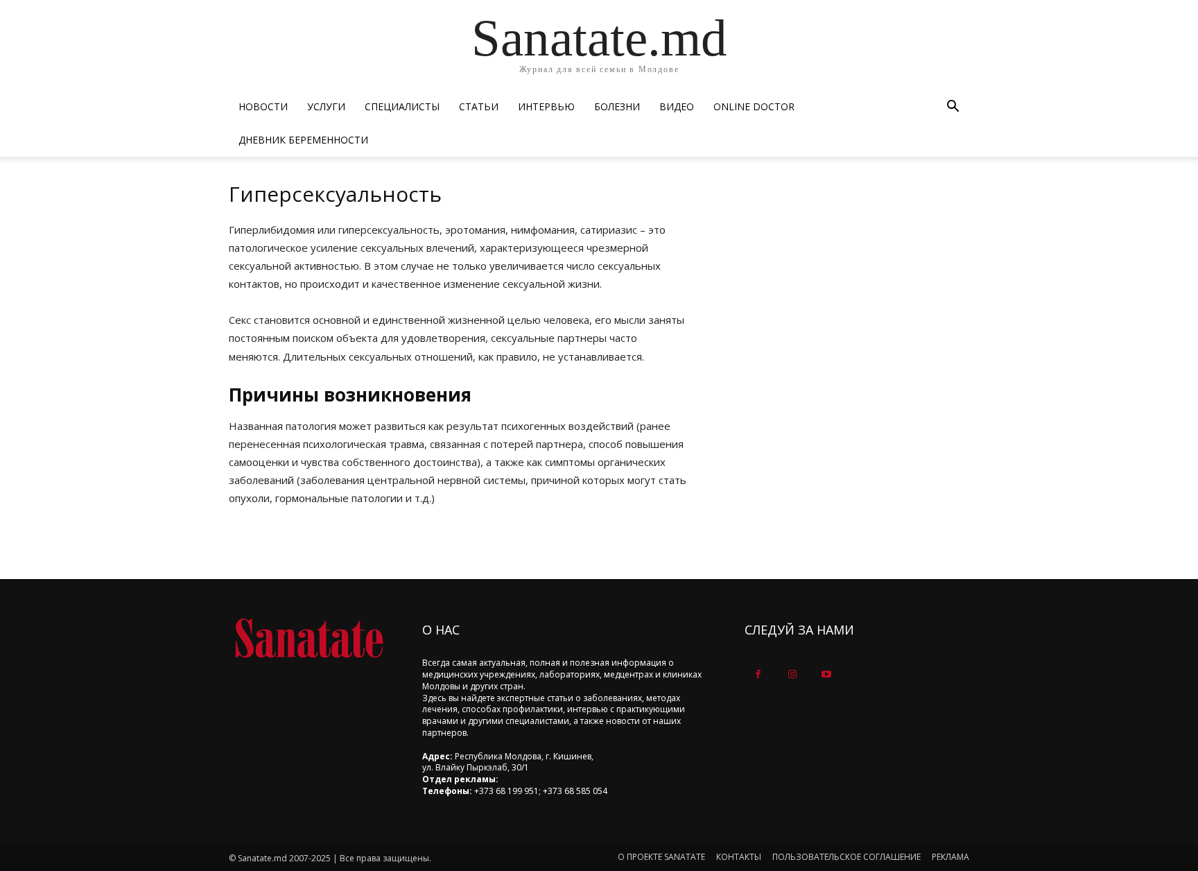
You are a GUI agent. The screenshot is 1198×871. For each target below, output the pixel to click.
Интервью (546, 106)
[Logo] (309, 638)
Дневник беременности (303, 139)
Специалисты (402, 106)
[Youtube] (826, 674)
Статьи (478, 106)
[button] (952, 107)
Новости (263, 106)
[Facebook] (758, 674)
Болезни (617, 106)
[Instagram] (792, 674)
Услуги (326, 106)
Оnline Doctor (754, 106)
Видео (676, 106)
